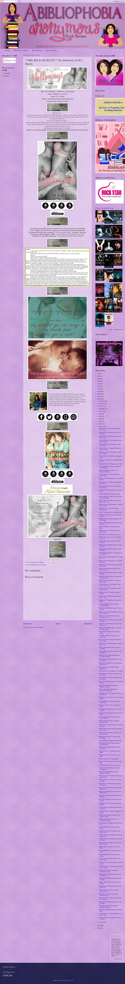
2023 (98, 381)
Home (7, 50)
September (102, 408)
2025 (98, 376)
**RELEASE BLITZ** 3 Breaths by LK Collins (110, 464)
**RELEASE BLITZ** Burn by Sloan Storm (109, 534)
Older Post (88, 624)
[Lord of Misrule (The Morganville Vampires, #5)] (117, 312)
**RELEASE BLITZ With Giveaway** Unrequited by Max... (108, 871)
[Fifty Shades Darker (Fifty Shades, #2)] (99, 238)
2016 (98, 399)
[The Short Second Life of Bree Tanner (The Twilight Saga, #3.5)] (108, 267)
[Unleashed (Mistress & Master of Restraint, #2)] (108, 324)
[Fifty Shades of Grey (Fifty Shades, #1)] (108, 223)
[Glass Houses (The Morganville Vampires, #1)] (108, 297)
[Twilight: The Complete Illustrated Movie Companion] (99, 265)
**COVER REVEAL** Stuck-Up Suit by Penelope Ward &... (108, 604)
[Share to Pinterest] (55, 562)
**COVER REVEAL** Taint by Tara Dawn (109, 494)
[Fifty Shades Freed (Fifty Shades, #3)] (108, 238)
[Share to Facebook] (53, 562)
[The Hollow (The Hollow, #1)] (108, 281)
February (101, 426)
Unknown (6, 76)
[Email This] (48, 562)
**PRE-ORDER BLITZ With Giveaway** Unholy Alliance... (108, 890)
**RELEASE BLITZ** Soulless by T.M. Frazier (110, 671)
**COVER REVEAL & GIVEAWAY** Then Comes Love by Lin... (109, 585)
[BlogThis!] (50, 562)
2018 (98, 394)
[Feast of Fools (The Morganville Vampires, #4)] (117, 297)
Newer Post (27, 624)
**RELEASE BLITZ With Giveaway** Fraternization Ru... (108, 894)
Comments (7, 62)
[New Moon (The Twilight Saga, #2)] (117, 252)
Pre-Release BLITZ (34, 565)
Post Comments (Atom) (37, 627)
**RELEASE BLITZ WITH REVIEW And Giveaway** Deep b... (108, 656)
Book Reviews (37, 50)
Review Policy (51, 50)
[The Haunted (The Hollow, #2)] (117, 282)
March (100, 424)
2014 (98, 928)
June (100, 416)
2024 (98, 378)
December (102, 401)
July (100, 413)
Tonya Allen (7, 73)
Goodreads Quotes (118, 959)
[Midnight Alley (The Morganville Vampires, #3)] (99, 312)
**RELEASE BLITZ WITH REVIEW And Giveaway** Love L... (108, 616)
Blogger (72, 980)
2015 (98, 925)
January (101, 922)
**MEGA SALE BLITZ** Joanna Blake (108, 759)
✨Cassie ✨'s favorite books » (115, 329)
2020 (98, 389)
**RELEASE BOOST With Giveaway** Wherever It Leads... (108, 772)
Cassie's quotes (115, 936)
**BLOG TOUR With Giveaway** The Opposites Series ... (108, 471)
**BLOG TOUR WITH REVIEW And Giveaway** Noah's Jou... (107, 690)
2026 (98, 373)
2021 (98, 386)
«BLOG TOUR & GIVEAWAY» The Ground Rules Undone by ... (109, 501)
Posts (6, 59)
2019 (98, 391)
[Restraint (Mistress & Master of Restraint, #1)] (99, 221)
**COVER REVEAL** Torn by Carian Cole (109, 765)
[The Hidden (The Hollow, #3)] (99, 296)
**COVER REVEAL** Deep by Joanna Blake (110, 740)
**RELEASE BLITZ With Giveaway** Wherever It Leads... (108, 906)
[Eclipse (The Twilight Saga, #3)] (117, 238)
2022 (98, 383)
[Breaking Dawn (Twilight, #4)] (108, 252)
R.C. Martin (43, 565)
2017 (98, 396)
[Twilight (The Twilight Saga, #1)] (99, 253)
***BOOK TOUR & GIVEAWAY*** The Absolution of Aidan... (108, 819)
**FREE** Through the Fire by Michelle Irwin (110, 512)
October (101, 406)
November (102, 403)
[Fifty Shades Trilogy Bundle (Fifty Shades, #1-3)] (117, 223)
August (101, 411)
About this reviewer (21, 50)
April (100, 421)
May (100, 418)
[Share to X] (51, 562)
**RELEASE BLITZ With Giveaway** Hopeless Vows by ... (108, 686)
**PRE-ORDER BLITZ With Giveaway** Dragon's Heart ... (108, 721)
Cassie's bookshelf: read (104, 208)
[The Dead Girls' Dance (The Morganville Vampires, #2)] (99, 326)
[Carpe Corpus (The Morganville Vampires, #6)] (108, 312)
